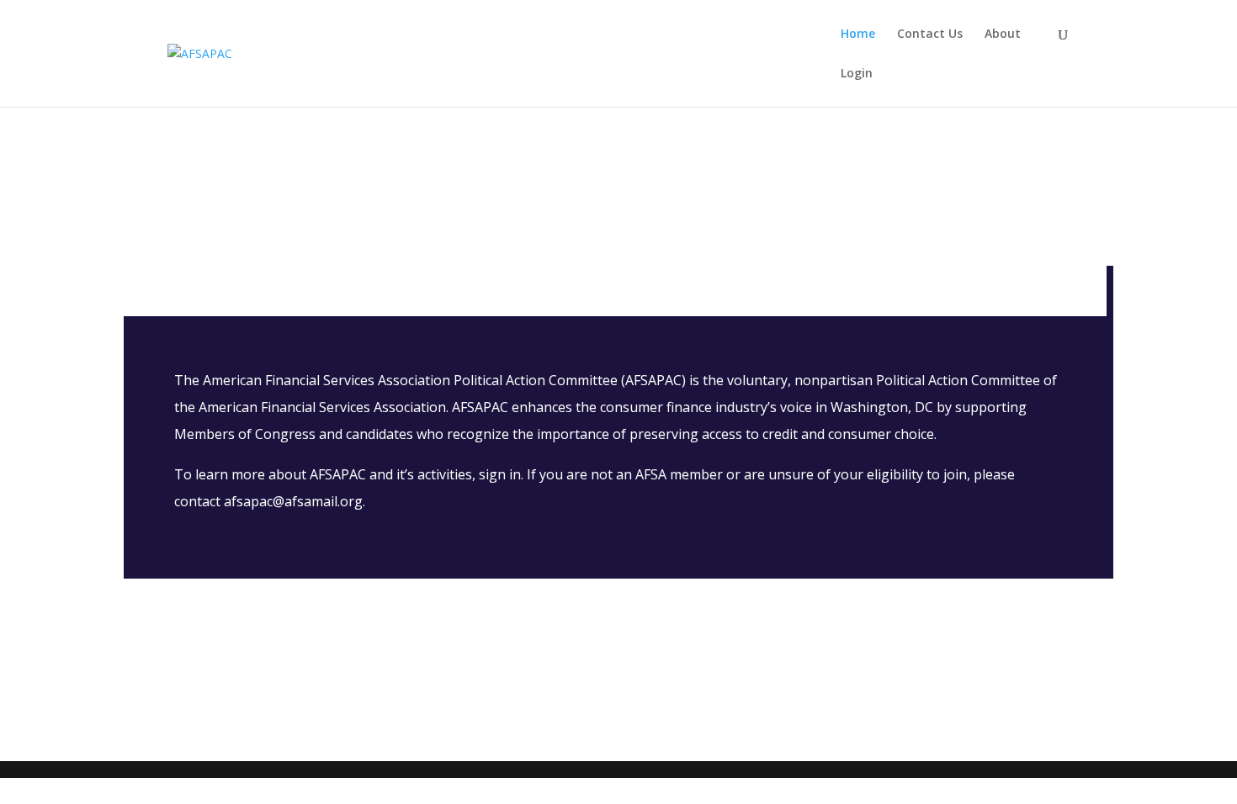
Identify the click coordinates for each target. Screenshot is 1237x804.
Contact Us (930, 34)
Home (858, 34)
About (1003, 34)
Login (857, 74)
